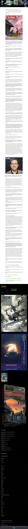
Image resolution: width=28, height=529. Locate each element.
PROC (2, 500)
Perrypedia (2, 496)
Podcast (2, 497)
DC (1, 464)
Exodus (2, 471)
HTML (5, 370)
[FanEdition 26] (4, 377)
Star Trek (2, 508)
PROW (2, 501)
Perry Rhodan (2, 493)
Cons (1, 463)
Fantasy (2, 476)
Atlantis (2, 460)
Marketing (2, 484)
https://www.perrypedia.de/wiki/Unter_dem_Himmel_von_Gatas (13, 278)
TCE (1, 513)
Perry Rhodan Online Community (6, 6)
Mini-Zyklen (2, 488)
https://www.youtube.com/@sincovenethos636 (11, 274)
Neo (1, 492)
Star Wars (2, 509)
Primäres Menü (27, 6)
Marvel (2, 485)
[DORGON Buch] (14, 405)
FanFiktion (2, 475)
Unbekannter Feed (4, 453)
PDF (3, 370)
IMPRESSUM (2, 523)
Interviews (2, 480)
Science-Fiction (3, 504)
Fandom (2, 472)
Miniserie (2, 489)
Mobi (6, 370)
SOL (1, 505)
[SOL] (14, 313)
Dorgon (2, 467)
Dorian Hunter (2, 468)
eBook (2, 370)
